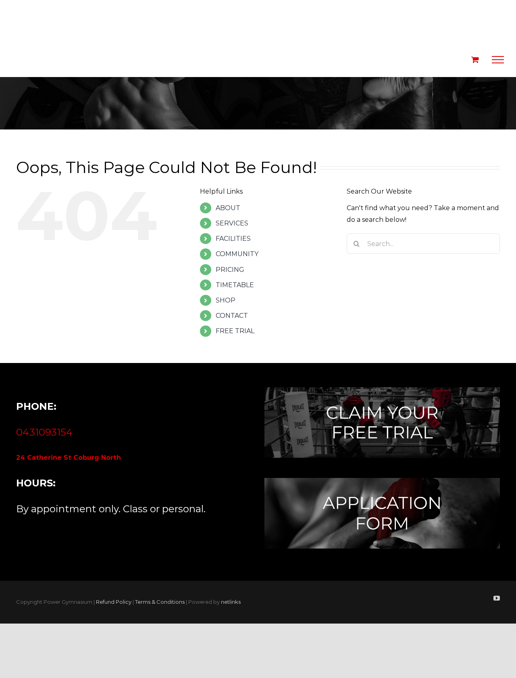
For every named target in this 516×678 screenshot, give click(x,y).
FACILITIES (233, 238)
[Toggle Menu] (497, 59)
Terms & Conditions (160, 602)
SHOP (225, 300)
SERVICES (232, 223)
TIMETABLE (235, 285)
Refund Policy (113, 602)
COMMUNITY (237, 254)
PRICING (230, 269)
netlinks (231, 602)
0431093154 (44, 432)
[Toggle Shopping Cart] (475, 59)
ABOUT (228, 208)
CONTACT (232, 315)
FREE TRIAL (235, 331)
